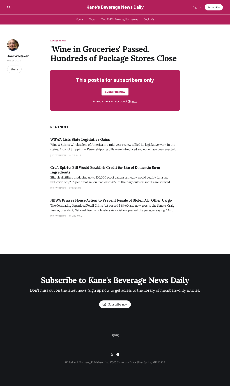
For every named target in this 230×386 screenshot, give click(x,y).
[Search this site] (9, 7)
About (92, 19)
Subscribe (214, 7)
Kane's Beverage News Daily (115, 7)
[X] (112, 354)
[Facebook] (117, 354)
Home (79, 19)
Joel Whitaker (18, 56)
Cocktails (149, 19)
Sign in (197, 7)
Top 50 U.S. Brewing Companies (119, 19)
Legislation (58, 40)
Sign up (115, 335)
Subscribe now (115, 91)
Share (14, 69)
